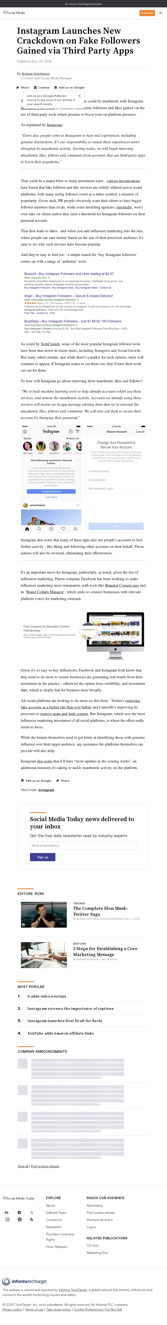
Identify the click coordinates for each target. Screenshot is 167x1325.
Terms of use (34, 1309)
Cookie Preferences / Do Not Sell (98, 1309)
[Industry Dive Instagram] (7, 1219)
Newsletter (53, 1227)
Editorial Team (56, 1213)
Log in (91, 1227)
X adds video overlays (46, 996)
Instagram (54, 124)
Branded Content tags (122, 585)
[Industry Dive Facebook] (19, 1212)
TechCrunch (50, 343)
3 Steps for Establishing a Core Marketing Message (105, 951)
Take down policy (58, 1309)
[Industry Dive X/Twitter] (31, 1212)
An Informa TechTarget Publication (83, 4)
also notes (44, 760)
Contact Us (54, 1220)
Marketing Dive (97, 1253)
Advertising (94, 1205)
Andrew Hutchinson (36, 74)
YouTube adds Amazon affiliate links (60, 1033)
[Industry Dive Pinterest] (19, 1219)
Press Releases (56, 1247)
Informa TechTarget (73, 1290)
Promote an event (100, 1220)
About (50, 1205)
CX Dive (93, 1245)
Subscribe (147, 13)
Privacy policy (12, 1309)
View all (23, 1166)
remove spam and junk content (64, 713)
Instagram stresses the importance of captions (70, 1008)
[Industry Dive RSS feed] (31, 1219)
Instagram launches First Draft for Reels (64, 1020)
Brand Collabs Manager (45, 591)
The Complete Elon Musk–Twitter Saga (100, 911)
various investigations (123, 180)
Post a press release (45, 1166)
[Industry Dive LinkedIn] (6, 1212)
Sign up (42, 857)
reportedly (124, 207)
